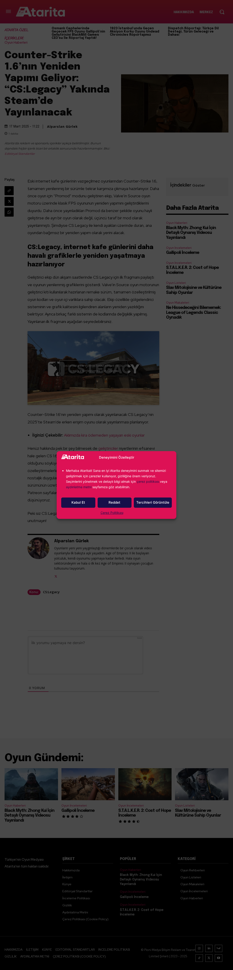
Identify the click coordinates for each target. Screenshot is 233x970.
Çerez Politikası (112, 513)
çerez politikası (148, 481)
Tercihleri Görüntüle (152, 502)
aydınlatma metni (79, 487)
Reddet (114, 502)
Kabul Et (78, 502)
